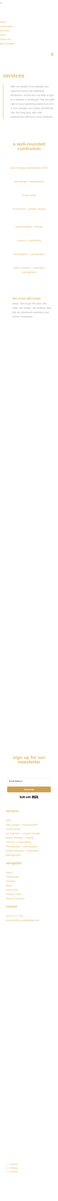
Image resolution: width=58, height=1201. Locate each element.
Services (10, 881)
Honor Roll (12, 890)
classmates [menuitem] (6, 26)
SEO (8, 820)
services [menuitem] (4, 30)
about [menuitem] (3, 22)
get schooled (20, 383)
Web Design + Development (21, 824)
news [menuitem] (3, 35)
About (9, 872)
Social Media (13, 829)
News (9, 885)
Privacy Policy (14, 894)
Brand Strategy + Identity (20, 837)
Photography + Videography (21, 846)
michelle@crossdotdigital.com (22, 920)
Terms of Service (15, 898)
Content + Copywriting (18, 842)
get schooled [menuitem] (7, 43)
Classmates (12, 876)
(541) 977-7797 (14, 916)
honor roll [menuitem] (5, 39)
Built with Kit (29, 797)
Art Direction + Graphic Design (23, 833)
